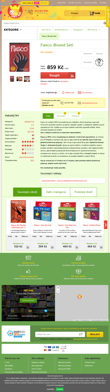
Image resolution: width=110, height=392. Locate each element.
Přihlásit (74, 13)
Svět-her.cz (46, 30)
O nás (7, 362)
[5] (28, 142)
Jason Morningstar (26, 157)
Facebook (8, 369)
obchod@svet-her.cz (89, 103)
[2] (28, 154)
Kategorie (11, 29)
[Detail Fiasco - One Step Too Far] (67, 211)
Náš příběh (62, 3)
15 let (32, 128)
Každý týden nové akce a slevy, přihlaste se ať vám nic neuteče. (69, 328)
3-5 (32, 125)
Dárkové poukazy (64, 366)
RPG (32, 160)
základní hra (29, 121)
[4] (28, 146)
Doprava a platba (90, 3)
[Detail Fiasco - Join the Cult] (43, 211)
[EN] (33, 135)
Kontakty (102, 3)
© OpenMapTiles (84, 320)
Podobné (75, 115)
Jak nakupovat (37, 366)
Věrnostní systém (64, 362)
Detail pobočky (28, 300)
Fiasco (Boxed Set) (49, 36)
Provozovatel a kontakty (14, 372)
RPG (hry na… (93, 30)
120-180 (30, 132)
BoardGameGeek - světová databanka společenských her (64, 181)
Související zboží (27, 192)
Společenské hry (61, 30)
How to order (36, 369)
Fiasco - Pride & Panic (91, 225)
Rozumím (60, 389)
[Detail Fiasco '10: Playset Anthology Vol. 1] (18, 211)
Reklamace (89, 366)
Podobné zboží (83, 192)
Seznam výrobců (74, 3)
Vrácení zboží (90, 362)
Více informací (59, 385)
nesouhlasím (50, 389)
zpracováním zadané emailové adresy (85, 339)
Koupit (55, 75)
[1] (28, 150)
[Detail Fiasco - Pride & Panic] (92, 211)
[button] (80, 297)
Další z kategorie (56, 192)
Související (61, 115)
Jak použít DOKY (64, 369)
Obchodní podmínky (39, 372)
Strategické (77, 30)
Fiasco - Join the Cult (42, 225)
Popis (48, 116)
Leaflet (77, 320)
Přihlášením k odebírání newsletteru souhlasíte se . (69, 339)
